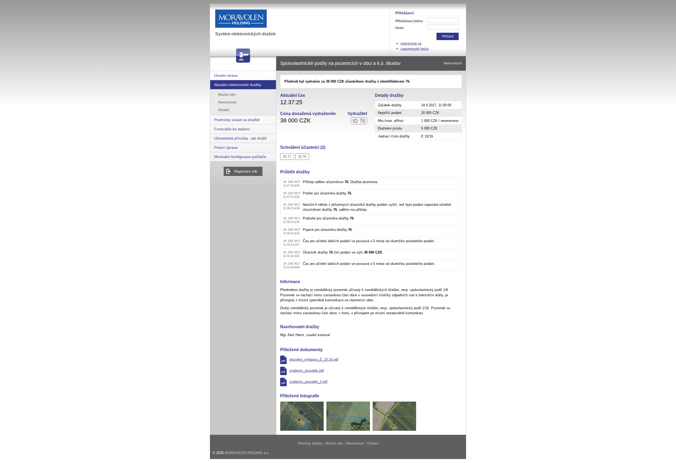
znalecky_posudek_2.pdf (308, 382)
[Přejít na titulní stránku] (254, 18)
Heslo (399, 28)
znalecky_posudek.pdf (306, 371)
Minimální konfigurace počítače (240, 157)
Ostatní (223, 110)
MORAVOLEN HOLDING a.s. (247, 453)
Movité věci (227, 95)
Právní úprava (226, 147)
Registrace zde (245, 171)
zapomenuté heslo (415, 49)
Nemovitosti (227, 102)
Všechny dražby (310, 443)
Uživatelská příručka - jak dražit (240, 138)
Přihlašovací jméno (409, 21)
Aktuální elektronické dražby (237, 85)
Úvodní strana (226, 75)
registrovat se (411, 43)
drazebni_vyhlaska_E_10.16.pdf (313, 359)
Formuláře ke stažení (232, 129)
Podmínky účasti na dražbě (237, 120)
